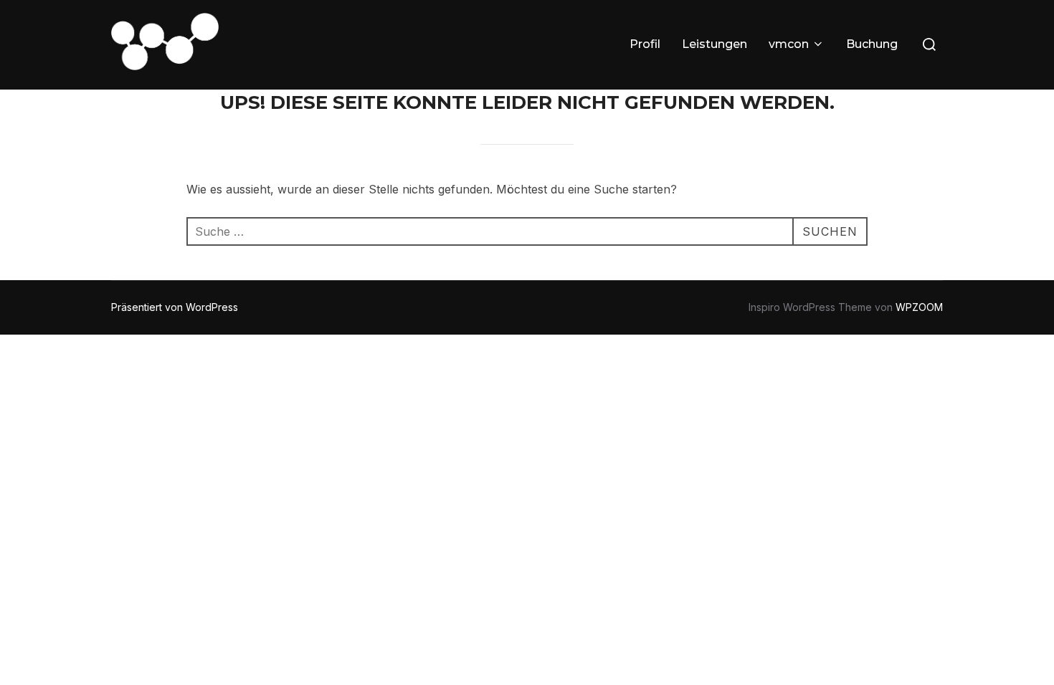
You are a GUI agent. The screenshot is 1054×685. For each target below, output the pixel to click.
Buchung (872, 44)
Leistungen (714, 44)
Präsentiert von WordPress (174, 307)
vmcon (789, 44)
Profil (645, 44)
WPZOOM (919, 307)
